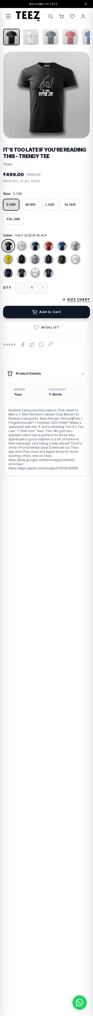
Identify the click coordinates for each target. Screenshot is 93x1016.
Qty (7, 288)
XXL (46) (13, 219)
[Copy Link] (50, 343)
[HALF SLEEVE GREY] (75, 246)
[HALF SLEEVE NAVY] (35, 246)
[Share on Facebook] (22, 344)
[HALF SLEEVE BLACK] (8, 245)
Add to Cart (50, 312)
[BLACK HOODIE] (22, 259)
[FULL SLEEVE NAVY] (8, 273)
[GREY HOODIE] (35, 259)
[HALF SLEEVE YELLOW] (8, 259)
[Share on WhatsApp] (41, 344)
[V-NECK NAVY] (48, 273)
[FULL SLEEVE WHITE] (75, 259)
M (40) (31, 204)
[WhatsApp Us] (79, 1002)
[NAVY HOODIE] (48, 259)
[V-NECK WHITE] (35, 273)
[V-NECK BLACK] (22, 273)
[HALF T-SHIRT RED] (48, 246)
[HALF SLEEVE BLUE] (62, 246)
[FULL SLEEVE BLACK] (62, 259)
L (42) (50, 204)
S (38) (11, 204)
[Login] (83, 16)
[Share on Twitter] (32, 344)
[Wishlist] (72, 16)
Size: (7, 194)
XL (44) (70, 204)
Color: (8, 235)
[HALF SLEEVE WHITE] (22, 246)
